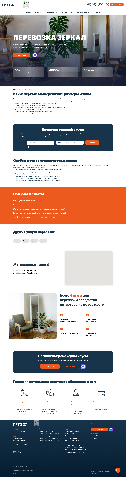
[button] (117, 4)
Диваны (17, 241)
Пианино (43, 241)
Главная (28, 12)
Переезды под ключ (51, 12)
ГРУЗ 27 (8, 5)
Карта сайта (17, 473)
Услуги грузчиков (67, 12)
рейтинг (26, 3)
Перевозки (37, 12)
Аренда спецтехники (84, 12)
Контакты (97, 12)
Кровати (34, 241)
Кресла (25, 241)
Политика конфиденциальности (23, 471)
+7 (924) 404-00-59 (94, 5)
